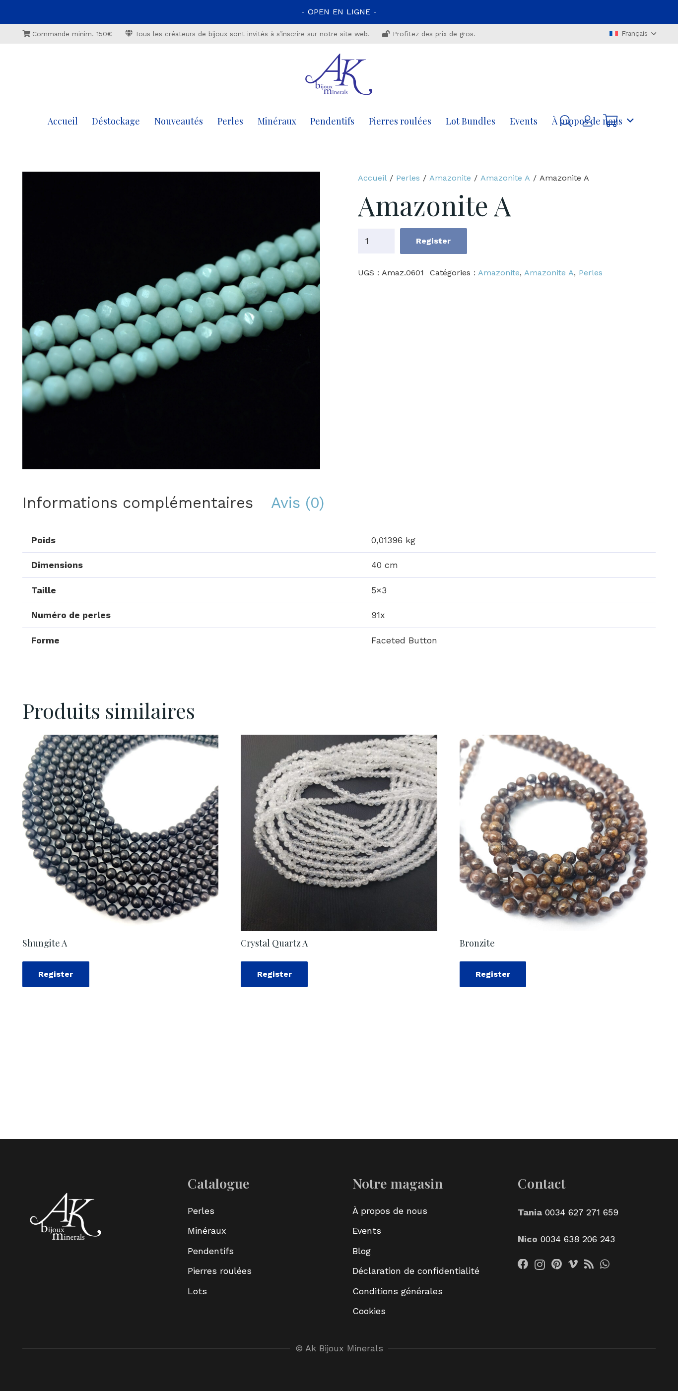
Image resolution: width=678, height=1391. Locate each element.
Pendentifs (211, 1251)
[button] (633, 33)
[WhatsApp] (605, 1264)
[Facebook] (523, 1264)
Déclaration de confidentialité (415, 1270)
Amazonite (450, 178)
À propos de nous (389, 1210)
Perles (408, 178)
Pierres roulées (220, 1270)
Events (366, 1230)
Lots (197, 1291)
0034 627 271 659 (580, 1212)
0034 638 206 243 (578, 1239)
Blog (361, 1251)
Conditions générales (397, 1291)
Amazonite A (505, 178)
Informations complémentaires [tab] (137, 502)
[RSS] (589, 1264)
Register (433, 241)
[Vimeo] (573, 1264)
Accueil (372, 178)
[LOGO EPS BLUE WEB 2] (338, 75)
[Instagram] (540, 1265)
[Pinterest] (556, 1264)
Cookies (369, 1311)
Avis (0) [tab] (297, 502)
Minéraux (207, 1230)
